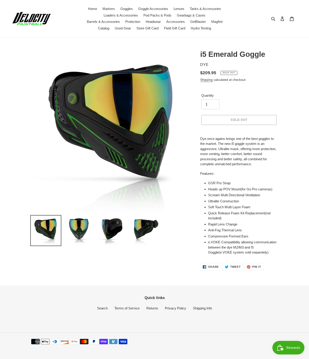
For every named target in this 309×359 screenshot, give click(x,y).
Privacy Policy (175, 308)
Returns (152, 308)
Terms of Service (127, 308)
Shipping (206, 79)
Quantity (207, 95)
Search (102, 308)
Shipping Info (202, 308)
